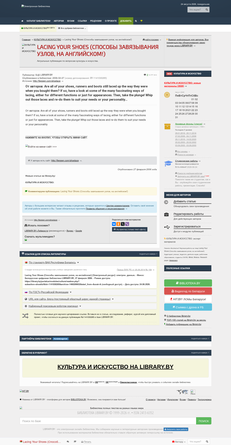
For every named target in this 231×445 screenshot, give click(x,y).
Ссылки (82, 20)
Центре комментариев (117, 205)
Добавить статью (185, 201)
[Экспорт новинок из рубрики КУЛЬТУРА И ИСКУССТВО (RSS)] (165, 238)
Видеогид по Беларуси (189, 291)
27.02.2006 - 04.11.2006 (185, 136)
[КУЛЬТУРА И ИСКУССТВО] (29, 48)
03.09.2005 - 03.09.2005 (185, 145)
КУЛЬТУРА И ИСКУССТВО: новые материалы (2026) (182, 84)
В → (73, 28)
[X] (123, 224)
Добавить (126, 20)
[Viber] (127, 224)
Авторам (59, 20)
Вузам (70, 20)
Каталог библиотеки (38, 20)
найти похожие (152, 39)
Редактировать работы (189, 214)
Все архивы (182, 151)
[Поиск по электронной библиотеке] (136, 20)
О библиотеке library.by (178, 315)
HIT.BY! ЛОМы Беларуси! (189, 299)
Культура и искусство (39, 28)
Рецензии (96, 20)
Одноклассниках (128, 382)
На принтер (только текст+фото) (131, 229)
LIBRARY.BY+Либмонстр (36, 230)
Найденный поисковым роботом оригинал (53, 306)
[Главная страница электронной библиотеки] (22, 20)
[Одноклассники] (118, 224)
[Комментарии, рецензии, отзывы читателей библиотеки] (67, 441)
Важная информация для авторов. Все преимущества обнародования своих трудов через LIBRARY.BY (188, 42)
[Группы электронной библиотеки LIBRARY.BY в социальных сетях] (141, 20)
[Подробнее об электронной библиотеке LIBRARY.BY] (193, 391)
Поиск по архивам (186, 154)
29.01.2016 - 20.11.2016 (185, 133)
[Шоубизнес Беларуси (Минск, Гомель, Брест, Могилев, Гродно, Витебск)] (24, 391)
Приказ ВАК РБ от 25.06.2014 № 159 (134, 269)
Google (78, 230)
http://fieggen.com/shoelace (45, 219)
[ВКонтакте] (114, 224)
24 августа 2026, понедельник (195, 4)
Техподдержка (204, 399)
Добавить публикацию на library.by (183, 324)
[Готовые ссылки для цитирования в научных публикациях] (75, 441)
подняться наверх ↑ (148, 253)
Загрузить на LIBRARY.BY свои (191, 176)
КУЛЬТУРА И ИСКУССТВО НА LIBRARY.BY (115, 367)
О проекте (111, 20)
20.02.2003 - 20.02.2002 (185, 142)
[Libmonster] (182, 391)
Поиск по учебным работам (190, 173)
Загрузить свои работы (176, 429)
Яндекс (69, 230)
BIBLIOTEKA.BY (189, 283)
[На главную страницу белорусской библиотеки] (115, 408)
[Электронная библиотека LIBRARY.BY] (36, 6)
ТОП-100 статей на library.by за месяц (186, 319)
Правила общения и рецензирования (105, 208)
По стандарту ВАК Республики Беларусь (52, 262)
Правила (192, 399)
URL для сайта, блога (69, 299)
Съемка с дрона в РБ (189, 307)
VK (96, 382)
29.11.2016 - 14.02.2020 (185, 139)
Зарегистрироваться (187, 226)
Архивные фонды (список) (188, 123)
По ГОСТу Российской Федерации (48, 292)
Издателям (172, 399)
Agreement (173, 260)
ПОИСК (204, 421)
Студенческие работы (186, 160)
